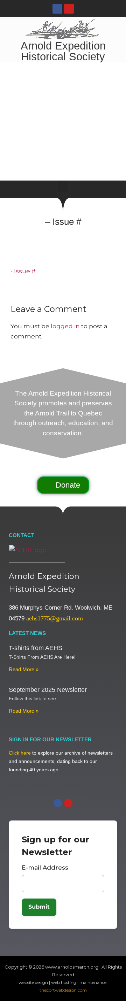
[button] (63, 186)
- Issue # (23, 271)
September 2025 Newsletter (48, 689)
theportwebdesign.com (63, 990)
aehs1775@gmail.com (54, 618)
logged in (65, 326)
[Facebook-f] (57, 9)
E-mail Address (45, 867)
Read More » (23, 669)
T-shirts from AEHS (35, 647)
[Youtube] (69, 9)
